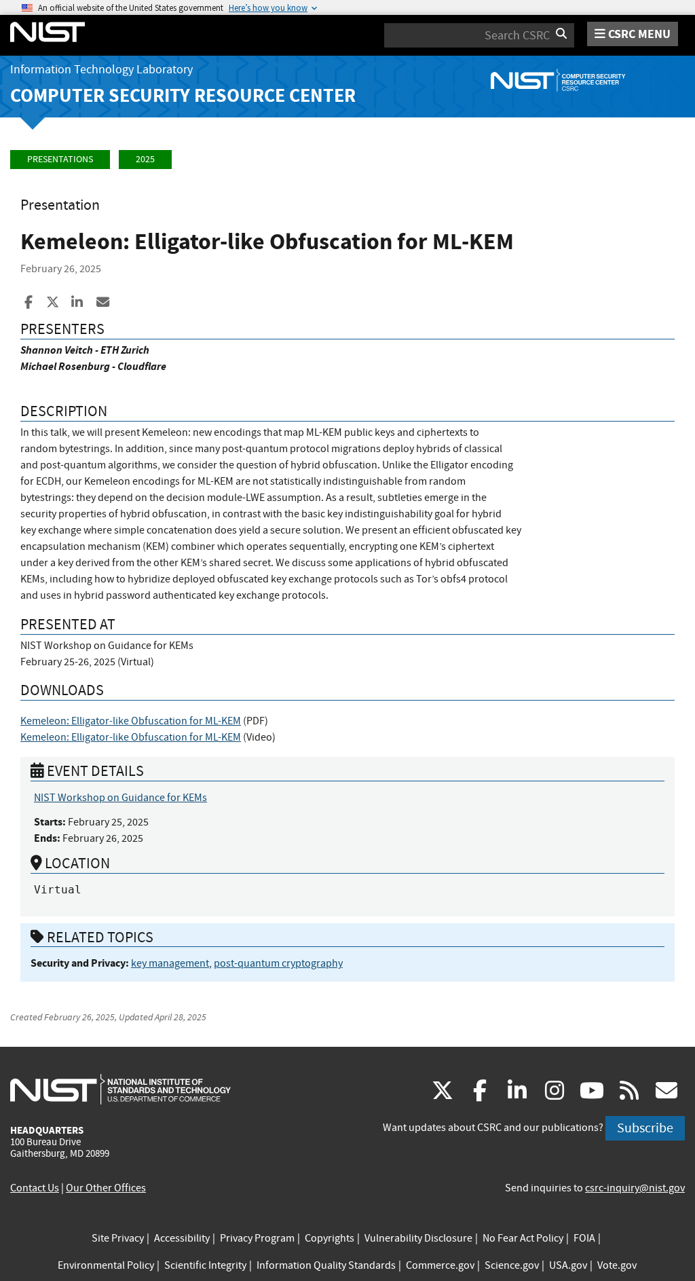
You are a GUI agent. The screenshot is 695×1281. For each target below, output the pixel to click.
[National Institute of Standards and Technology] (120, 1089)
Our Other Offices (106, 1188)
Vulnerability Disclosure (418, 1238)
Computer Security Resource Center (183, 95)
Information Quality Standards (326, 1265)
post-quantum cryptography (278, 963)
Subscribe (645, 1127)
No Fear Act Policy (523, 1238)
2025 (145, 159)
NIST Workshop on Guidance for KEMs (120, 797)
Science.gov (512, 1265)
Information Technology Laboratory (101, 69)
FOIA (584, 1238)
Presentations (60, 159)
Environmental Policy (106, 1265)
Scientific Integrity (205, 1265)
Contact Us (34, 1188)
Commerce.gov (440, 1265)
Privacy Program (257, 1238)
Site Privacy (118, 1238)
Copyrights (329, 1238)
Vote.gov (617, 1265)
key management (170, 963)
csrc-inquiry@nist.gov (635, 1188)
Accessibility (182, 1238)
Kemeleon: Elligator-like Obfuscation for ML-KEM (130, 721)
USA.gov (568, 1265)
